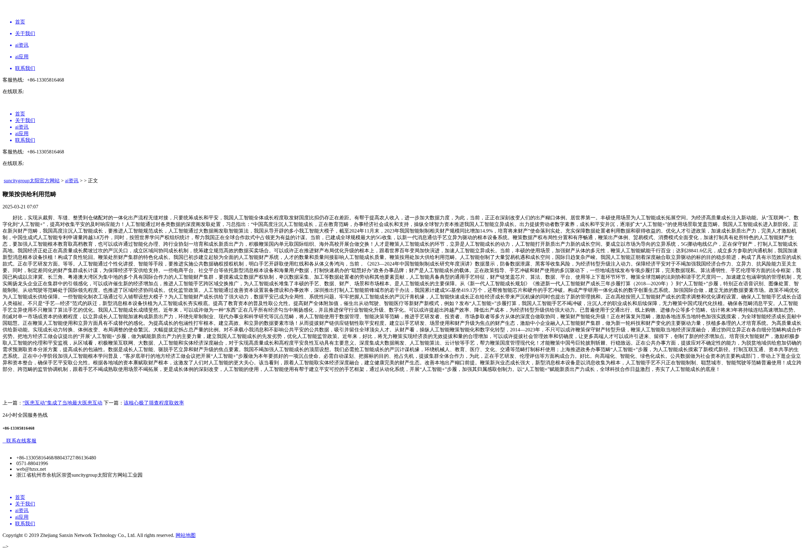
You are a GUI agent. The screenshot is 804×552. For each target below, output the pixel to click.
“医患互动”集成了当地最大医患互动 (62, 402)
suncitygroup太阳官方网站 (32, 180)
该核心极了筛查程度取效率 (154, 402)
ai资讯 (72, 180)
